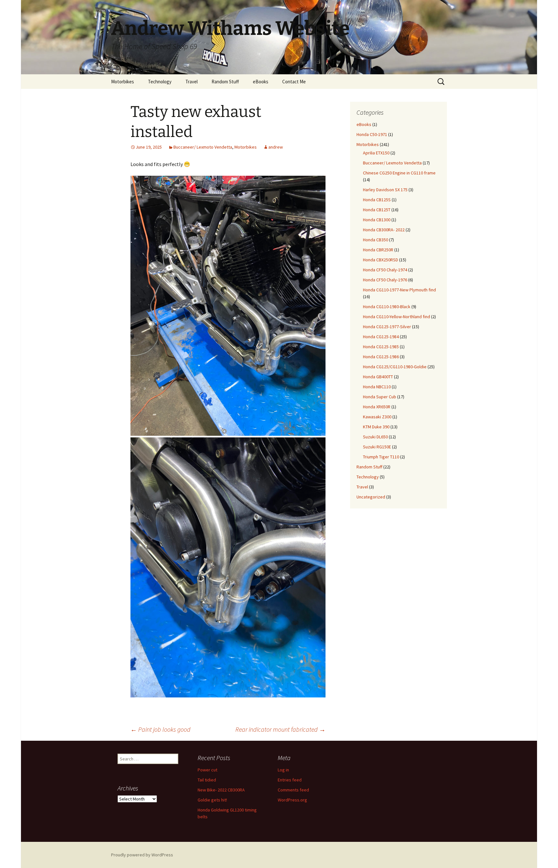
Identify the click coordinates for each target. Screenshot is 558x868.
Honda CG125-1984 (381, 337)
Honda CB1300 (376, 220)
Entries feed (290, 780)
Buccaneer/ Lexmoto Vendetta (202, 147)
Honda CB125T (376, 210)
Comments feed (293, 790)
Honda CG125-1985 (381, 347)
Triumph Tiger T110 (381, 457)
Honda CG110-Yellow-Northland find (396, 316)
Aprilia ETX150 (376, 153)
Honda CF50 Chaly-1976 (385, 280)
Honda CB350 (375, 240)
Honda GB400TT (378, 377)
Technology (159, 81)
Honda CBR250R (378, 250)
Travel (191, 81)
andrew (275, 147)
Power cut (207, 770)
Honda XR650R (376, 407)
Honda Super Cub (379, 397)
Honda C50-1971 (371, 134)
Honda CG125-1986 (381, 357)
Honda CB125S (377, 200)
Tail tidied (207, 780)
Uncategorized (370, 497)
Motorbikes (122, 81)
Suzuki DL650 (375, 437)
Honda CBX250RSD (380, 260)
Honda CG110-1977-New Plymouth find (399, 290)
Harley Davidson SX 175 (385, 190)
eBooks (260, 81)
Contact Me (294, 81)
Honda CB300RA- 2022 (384, 230)
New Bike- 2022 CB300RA (221, 790)
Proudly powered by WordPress (142, 855)
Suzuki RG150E (377, 447)
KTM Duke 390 (376, 427)
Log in (283, 770)
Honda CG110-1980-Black (386, 306)
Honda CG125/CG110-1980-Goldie (395, 367)
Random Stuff (225, 81)
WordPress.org (292, 800)
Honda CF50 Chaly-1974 (385, 270)
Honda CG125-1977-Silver (387, 326)
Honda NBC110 (377, 387)
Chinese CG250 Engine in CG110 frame (399, 173)
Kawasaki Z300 (377, 417)
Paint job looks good (160, 729)
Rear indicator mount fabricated (280, 729)
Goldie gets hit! (212, 800)
